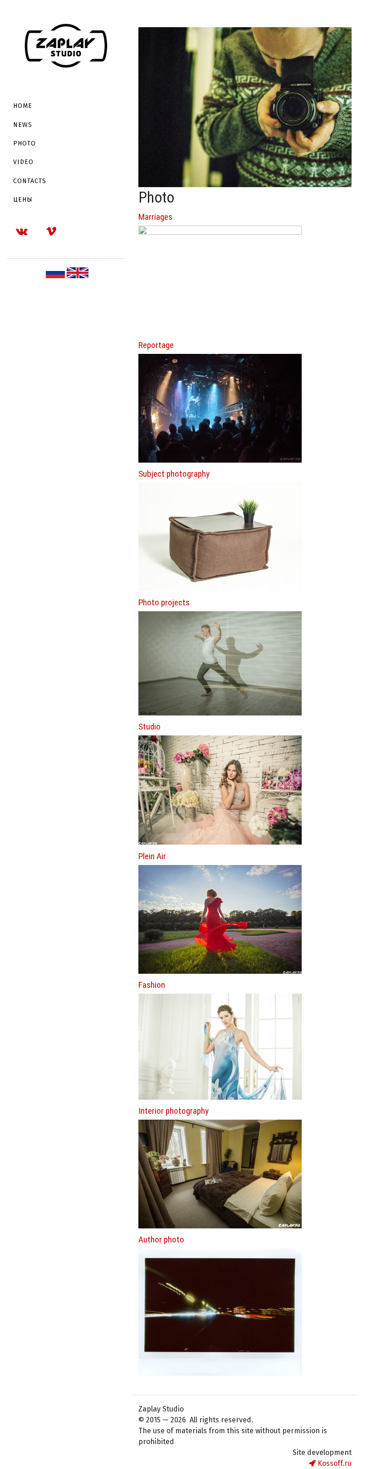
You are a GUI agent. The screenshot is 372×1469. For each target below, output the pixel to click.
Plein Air (152, 856)
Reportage (156, 345)
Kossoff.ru (334, 1463)
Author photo (161, 1239)
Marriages (155, 217)
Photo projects (164, 602)
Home (22, 106)
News (22, 125)
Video (23, 162)
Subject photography (174, 474)
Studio (149, 726)
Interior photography (173, 1111)
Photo (24, 143)
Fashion (151, 985)
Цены (23, 199)
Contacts (29, 181)
